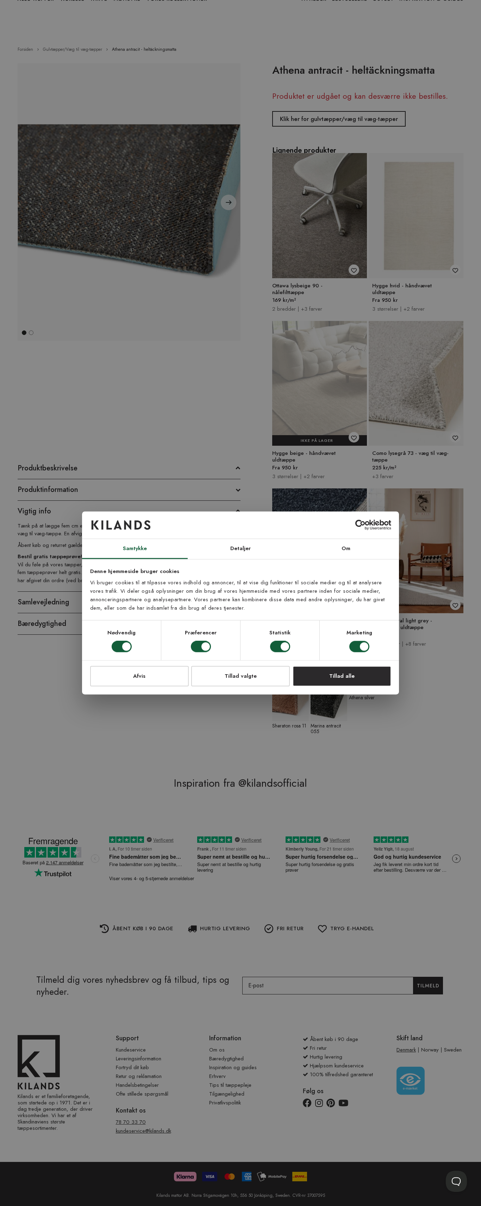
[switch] (201, 647)
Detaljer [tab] (240, 548)
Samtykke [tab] (135, 548)
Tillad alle (342, 676)
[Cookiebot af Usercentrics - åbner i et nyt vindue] (360, 525)
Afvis (139, 676)
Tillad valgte (241, 676)
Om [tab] (346, 548)
